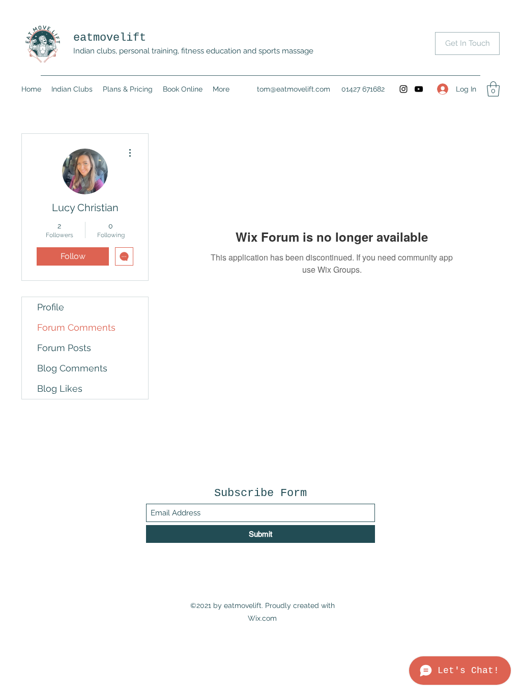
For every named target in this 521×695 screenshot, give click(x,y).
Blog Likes (59, 388)
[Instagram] (403, 89)
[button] (493, 89)
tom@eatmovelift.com (293, 89)
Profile (50, 307)
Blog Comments (72, 368)
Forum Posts (64, 347)
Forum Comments (76, 327)
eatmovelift (109, 38)
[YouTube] (419, 89)
